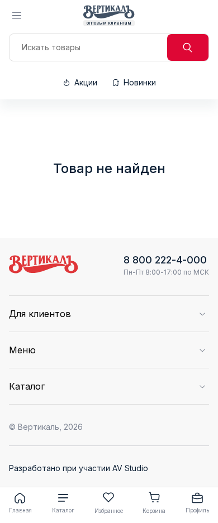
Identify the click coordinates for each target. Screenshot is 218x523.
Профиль (197, 510)
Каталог (63, 510)
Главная (20, 510)
